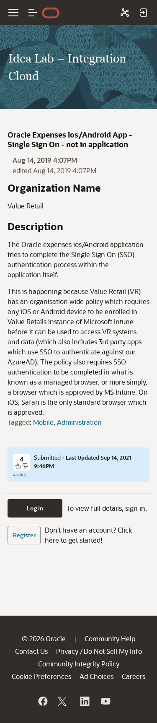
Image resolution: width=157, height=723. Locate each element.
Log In (35, 508)
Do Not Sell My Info (113, 651)
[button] (32, 12)
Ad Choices (96, 676)
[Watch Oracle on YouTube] (105, 701)
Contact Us (31, 651)
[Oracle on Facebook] (42, 701)
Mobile (43, 422)
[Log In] (143, 12)
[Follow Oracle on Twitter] (63, 701)
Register (24, 535)
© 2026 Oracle (44, 638)
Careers (133, 676)
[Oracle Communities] (125, 13)
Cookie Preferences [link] (41, 676)
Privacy (67, 651)
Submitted (47, 457)
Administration (79, 422)
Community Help (110, 638)
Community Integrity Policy (78, 663)
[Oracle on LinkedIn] (84, 701)
